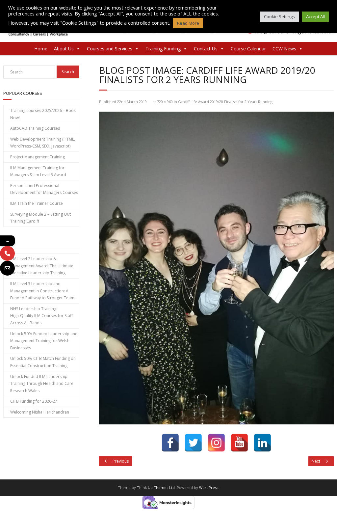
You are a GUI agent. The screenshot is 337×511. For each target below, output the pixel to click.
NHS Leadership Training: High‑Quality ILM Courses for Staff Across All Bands (41, 316)
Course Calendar (248, 48)
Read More (188, 23)
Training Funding (163, 48)
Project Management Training (37, 157)
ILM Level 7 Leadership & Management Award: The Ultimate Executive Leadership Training (41, 266)
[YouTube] (239, 443)
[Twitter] (193, 443)
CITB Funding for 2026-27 (33, 401)
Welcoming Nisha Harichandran (39, 412)
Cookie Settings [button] (279, 16)
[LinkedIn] (262, 443)
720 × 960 (165, 101)
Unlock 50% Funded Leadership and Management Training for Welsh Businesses (44, 341)
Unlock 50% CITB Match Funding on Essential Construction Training (43, 362)
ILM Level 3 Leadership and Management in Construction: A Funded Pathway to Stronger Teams (43, 291)
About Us (64, 48)
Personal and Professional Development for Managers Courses (44, 189)
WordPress (208, 487)
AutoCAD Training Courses (35, 128)
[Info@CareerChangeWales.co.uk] (7, 268)
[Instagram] (216, 443)
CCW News (284, 48)
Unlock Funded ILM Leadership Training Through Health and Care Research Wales (41, 383)
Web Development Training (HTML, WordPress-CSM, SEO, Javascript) (42, 142)
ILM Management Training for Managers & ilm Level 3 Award (38, 171)
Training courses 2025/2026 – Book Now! (43, 114)
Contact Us (206, 48)
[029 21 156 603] (7, 253)
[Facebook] (170, 443)
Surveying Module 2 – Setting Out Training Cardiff (40, 217)
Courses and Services (109, 48)
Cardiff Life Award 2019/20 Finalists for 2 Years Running (225, 101)
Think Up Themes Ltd (156, 487)
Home (40, 48)
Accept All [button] (315, 16)
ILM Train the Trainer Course (36, 203)
